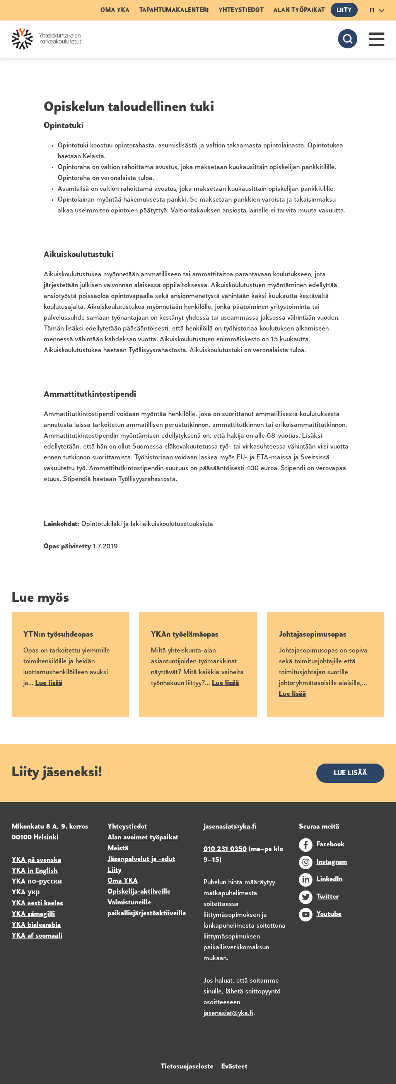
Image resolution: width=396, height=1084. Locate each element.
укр (33, 892)
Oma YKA (115, 10)
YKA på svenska (36, 860)
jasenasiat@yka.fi (228, 1013)
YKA (19, 882)
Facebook (330, 844)
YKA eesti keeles (37, 903)
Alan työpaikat (299, 10)
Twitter (327, 897)
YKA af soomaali (37, 936)
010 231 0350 (225, 849)
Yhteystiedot (241, 10)
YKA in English (35, 871)
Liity (344, 10)
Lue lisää (350, 773)
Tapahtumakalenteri (174, 10)
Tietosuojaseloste (186, 1066)
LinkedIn (329, 879)
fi (372, 11)
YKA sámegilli (33, 914)
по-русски (44, 882)
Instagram (331, 862)
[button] (376, 39)
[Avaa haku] (347, 38)
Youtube (328, 914)
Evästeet (234, 1066)
